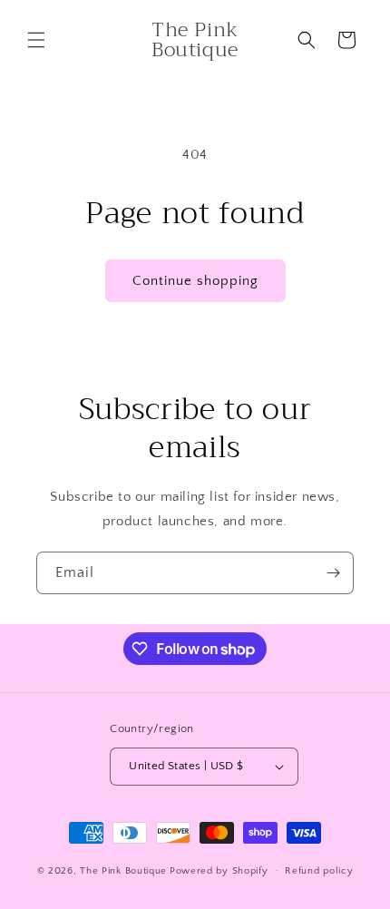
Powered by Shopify (219, 870)
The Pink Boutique (123, 870)
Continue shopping (195, 280)
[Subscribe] (333, 573)
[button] (36, 40)
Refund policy (319, 870)
